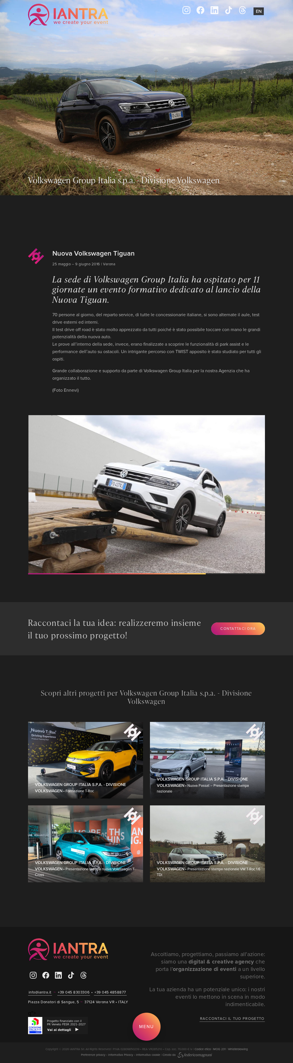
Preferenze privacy (93, 1055)
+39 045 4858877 (110, 992)
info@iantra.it (40, 992)
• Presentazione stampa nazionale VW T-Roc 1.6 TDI (208, 868)
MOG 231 (219, 1049)
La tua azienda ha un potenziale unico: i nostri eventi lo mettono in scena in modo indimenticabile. (207, 996)
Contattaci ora (238, 628)
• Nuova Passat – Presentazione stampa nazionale (203, 785)
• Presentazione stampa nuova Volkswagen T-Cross (85, 868)
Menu (146, 1026)
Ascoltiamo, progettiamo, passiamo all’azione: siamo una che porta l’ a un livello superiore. (208, 965)
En (259, 11)
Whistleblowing (238, 1049)
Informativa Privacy (120, 1055)
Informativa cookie (148, 1055)
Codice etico (203, 1049)
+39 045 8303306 (74, 992)
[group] (141, 494)
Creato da (170, 1055)
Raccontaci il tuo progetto (232, 1018)
